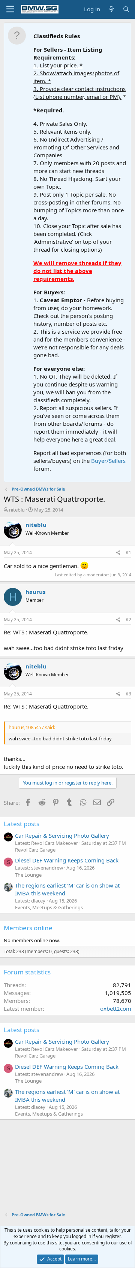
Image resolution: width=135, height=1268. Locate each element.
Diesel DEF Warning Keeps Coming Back (66, 860)
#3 (128, 694)
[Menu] (10, 9)
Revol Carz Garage (35, 849)
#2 (128, 619)
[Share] (118, 553)
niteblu (17, 509)
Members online (28, 927)
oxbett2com (115, 1008)
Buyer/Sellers (108, 460)
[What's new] (111, 9)
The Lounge (28, 874)
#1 (128, 552)
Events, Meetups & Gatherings (49, 907)
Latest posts (21, 823)
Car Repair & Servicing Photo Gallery (62, 835)
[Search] (126, 9)
